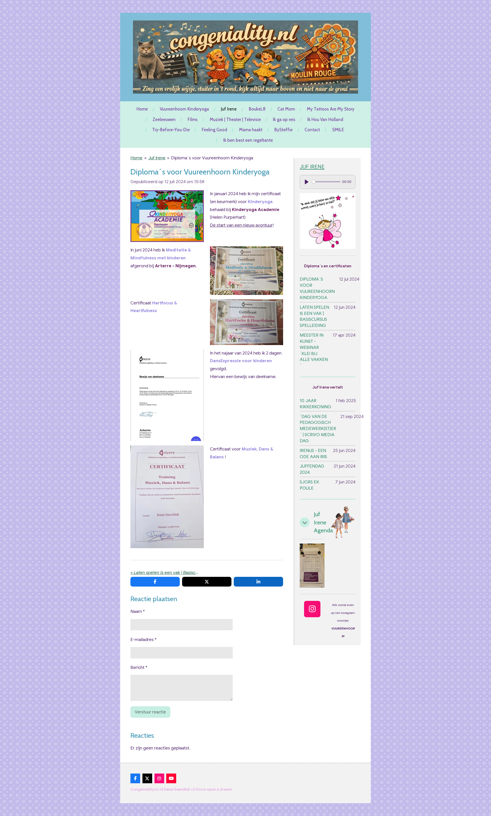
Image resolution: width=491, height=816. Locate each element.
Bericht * (138, 667)
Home (136, 158)
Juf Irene (156, 158)
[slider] (326, 181)
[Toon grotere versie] (167, 216)
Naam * (137, 611)
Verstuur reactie (150, 712)
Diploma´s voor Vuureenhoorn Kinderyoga (212, 158)
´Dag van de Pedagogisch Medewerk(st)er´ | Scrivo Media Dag (318, 429)
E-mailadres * (143, 639)
